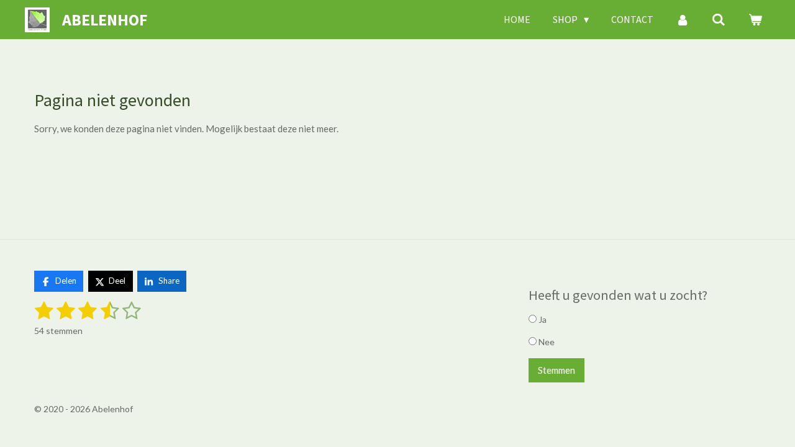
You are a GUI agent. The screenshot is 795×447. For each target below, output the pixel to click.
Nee (546, 341)
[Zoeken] (719, 19)
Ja (542, 319)
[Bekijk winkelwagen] (755, 19)
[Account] (682, 19)
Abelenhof (104, 19)
